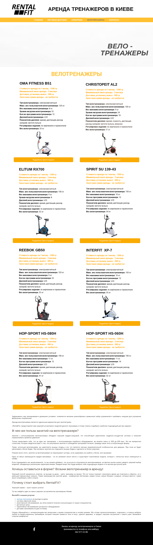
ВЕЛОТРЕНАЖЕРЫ (95, 20)
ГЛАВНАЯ (38, 20)
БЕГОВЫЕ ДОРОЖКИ (57, 20)
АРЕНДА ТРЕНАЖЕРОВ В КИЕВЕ (90, 9)
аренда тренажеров (24, 499)
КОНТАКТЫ (114, 20)
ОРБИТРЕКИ (76, 20)
